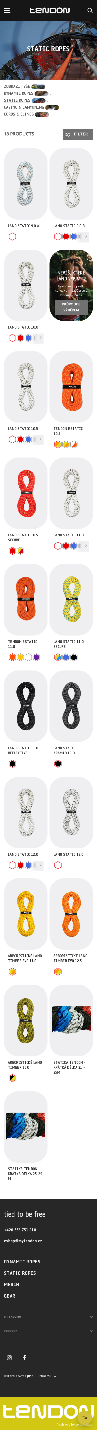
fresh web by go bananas (74, 1425)
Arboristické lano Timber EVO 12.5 (70, 958)
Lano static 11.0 (68, 535)
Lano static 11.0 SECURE (68, 644)
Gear (9, 1296)
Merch (11, 1284)
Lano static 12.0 (23, 854)
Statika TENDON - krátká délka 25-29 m (25, 1174)
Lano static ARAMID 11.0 (64, 750)
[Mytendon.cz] (50, 10)
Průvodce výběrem (71, 307)
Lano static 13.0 (68, 854)
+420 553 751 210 (20, 1230)
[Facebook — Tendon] (24, 1357)
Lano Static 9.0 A (23, 226)
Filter (80, 134)
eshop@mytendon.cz (23, 1241)
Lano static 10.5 (23, 429)
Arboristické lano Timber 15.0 (25, 1065)
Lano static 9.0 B (69, 226)
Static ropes (20, 1273)
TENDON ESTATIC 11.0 (22, 644)
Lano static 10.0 (23, 327)
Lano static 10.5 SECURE (23, 537)
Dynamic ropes (22, 1262)
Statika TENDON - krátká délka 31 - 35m (69, 1067)
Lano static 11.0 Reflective (23, 750)
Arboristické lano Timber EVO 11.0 (25, 958)
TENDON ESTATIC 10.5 (68, 431)
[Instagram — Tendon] (9, 1357)
